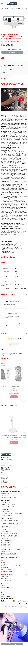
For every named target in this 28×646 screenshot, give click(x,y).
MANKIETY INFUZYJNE (7, 519)
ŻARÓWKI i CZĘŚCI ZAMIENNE (9, 555)
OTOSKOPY (4, 529)
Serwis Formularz (5, 596)
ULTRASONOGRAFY (6, 547)
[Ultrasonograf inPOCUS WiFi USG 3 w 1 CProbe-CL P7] (14, 374)
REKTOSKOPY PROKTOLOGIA (9, 533)
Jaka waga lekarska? (6, 569)
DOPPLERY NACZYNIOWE (8, 506)
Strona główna (4, 576)
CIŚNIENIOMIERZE (6, 499)
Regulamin (4, 593)
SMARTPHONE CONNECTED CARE (10, 537)
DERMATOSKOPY (5, 501)
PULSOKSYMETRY (6, 531)
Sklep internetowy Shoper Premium (23, 607)
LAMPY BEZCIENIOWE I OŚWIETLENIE (11, 513)
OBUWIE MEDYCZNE (6, 515)
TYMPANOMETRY (5, 546)
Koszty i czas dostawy (6, 580)
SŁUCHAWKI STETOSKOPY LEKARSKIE (11, 535)
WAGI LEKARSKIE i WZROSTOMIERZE (11, 549)
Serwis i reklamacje (6, 582)
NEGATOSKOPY (5, 526)
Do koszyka (14, 397)
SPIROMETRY (4, 538)
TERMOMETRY (5, 542)
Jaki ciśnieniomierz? (6, 562)
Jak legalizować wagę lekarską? (9, 564)
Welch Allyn (4, 560)
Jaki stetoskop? (5, 567)
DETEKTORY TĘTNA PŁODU (8, 504)
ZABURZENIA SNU (6, 551)
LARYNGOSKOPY (5, 511)
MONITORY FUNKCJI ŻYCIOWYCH (10, 520)
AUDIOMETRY (4, 495)
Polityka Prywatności (6, 591)
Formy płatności (5, 578)
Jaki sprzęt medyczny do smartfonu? (10, 565)
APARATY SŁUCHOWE (7, 493)
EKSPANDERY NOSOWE (7, 508)
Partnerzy (3, 589)
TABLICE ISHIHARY (6, 540)
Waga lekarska (5, 8)
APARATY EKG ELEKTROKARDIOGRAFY (11, 490)
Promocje (3, 585)
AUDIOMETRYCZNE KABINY (8, 497)
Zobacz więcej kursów (6, 571)
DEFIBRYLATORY (5, 502)
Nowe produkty (5, 587)
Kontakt (3, 594)
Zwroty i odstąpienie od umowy (9, 584)
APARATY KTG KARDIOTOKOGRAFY (10, 492)
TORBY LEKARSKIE (6, 544)
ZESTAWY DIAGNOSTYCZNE (8, 553)
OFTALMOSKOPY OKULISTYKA (9, 528)
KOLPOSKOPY (5, 510)
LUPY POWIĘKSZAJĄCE (7, 517)
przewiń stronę (14, 631)
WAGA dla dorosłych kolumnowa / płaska (18, 8)
